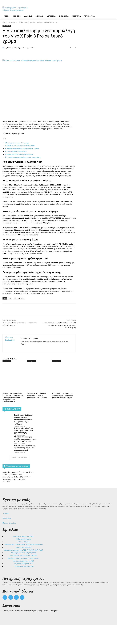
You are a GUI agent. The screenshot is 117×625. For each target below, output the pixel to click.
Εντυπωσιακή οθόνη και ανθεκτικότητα (21, 146)
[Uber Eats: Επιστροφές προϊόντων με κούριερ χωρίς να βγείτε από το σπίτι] (8, 439)
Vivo (10, 298)
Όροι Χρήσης (7, 518)
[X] (28, 53)
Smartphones (13, 22)
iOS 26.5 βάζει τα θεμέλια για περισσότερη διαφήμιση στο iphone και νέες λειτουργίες (62, 395)
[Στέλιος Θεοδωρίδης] (4, 48)
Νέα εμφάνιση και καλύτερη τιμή (17, 143)
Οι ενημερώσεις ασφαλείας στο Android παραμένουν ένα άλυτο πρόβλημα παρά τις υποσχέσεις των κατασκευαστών (13, 398)
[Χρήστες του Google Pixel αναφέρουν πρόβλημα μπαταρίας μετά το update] (38, 370)
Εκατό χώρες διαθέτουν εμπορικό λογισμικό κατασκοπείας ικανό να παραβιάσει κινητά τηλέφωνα (23, 419)
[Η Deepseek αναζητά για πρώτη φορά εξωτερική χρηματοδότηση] (8, 430)
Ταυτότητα (6, 513)
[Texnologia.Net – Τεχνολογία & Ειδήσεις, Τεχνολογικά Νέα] (16, 8)
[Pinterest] (33, 53)
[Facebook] (23, 53)
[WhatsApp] (38, 53)
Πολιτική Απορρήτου (9, 523)
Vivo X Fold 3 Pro (19, 298)
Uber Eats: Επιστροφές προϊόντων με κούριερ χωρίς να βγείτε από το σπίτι (25, 439)
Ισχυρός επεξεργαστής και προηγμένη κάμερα (23, 148)
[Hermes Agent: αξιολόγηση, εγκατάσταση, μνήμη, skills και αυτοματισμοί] (8, 447)
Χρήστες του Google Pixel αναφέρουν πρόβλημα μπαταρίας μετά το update (37, 395)
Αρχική (5, 22)
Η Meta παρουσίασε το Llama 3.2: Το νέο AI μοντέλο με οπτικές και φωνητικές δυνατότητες (59, 325)
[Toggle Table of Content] (4, 139)
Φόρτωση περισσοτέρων (19, 457)
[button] (5, 615)
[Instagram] (26, 348)
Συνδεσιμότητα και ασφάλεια (17, 151)
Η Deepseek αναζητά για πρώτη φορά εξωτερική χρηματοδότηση (23, 430)
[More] (44, 53)
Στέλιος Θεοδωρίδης (13, 48)
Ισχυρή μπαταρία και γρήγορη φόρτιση (20, 154)
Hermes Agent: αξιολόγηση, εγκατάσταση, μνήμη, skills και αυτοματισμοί (24, 448)
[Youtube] (22, 597)
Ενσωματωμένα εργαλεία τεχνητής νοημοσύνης (24, 157)
